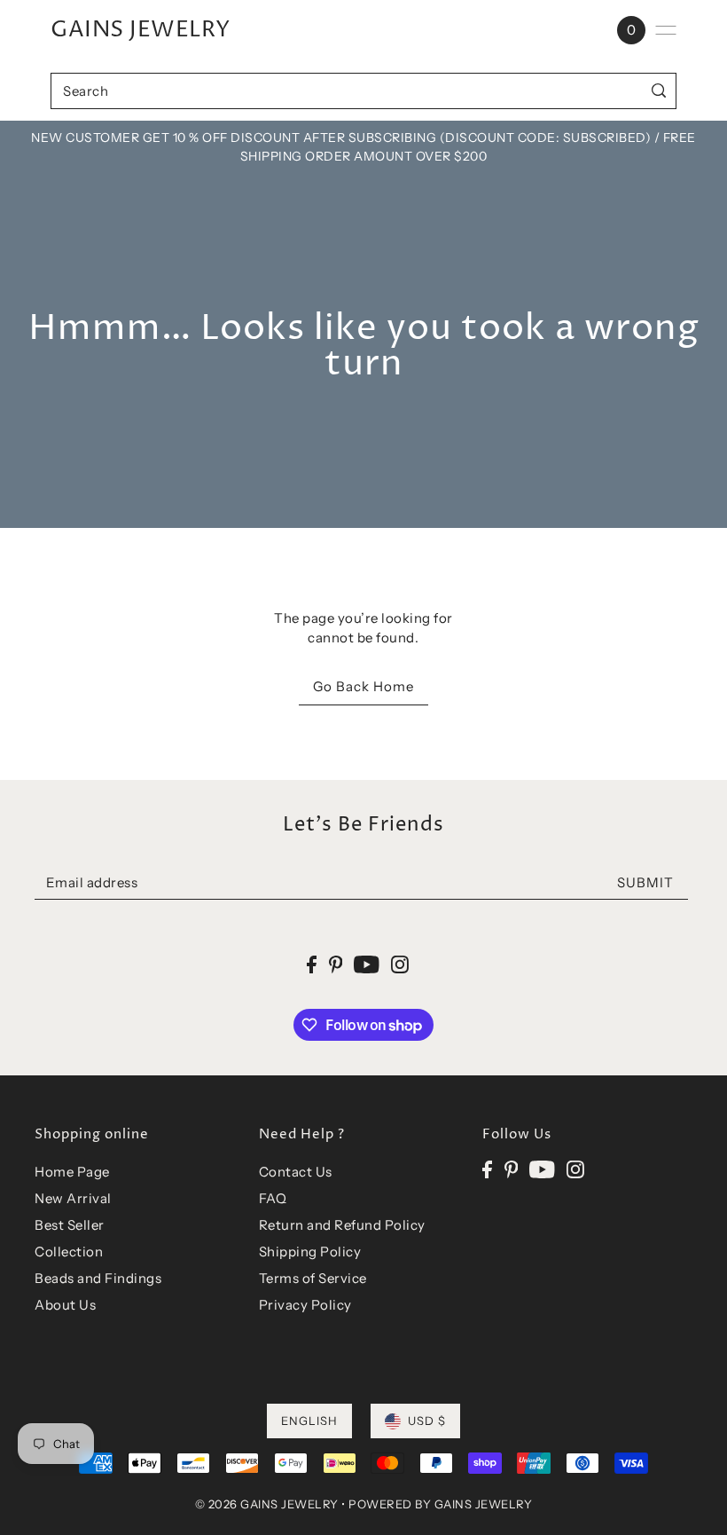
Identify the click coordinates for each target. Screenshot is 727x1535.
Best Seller (70, 1224)
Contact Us (295, 1171)
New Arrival (73, 1198)
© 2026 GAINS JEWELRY (267, 1504)
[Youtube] (542, 1169)
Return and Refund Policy (342, 1224)
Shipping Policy (310, 1251)
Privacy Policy (305, 1304)
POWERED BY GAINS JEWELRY (440, 1504)
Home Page (72, 1171)
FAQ (273, 1198)
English (309, 1420)
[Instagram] (575, 1169)
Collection (69, 1251)
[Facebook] (487, 1169)
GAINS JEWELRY (141, 30)
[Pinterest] (511, 1169)
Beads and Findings (98, 1278)
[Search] (659, 91)
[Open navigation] (665, 30)
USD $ (427, 1420)
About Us (65, 1304)
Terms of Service (313, 1278)
